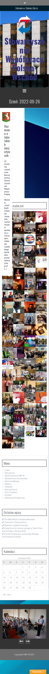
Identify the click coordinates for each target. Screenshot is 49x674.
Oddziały (8, 487)
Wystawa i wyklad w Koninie (16, 525)
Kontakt (8, 495)
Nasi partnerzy (11, 489)
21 (17, 583)
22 (23, 583)
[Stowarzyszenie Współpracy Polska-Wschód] (24, 26)
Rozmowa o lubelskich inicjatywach (7, 141)
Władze (8, 484)
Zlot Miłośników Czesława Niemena (19, 519)
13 (11, 577)
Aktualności (10, 473)
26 (4, 588)
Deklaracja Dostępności (15, 498)
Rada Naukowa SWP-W (14, 476)
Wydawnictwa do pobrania (16, 478)
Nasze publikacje (12, 481)
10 (36, 572)
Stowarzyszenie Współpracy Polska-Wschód (24, 59)
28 (17, 588)
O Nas (7, 470)
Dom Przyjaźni (11, 492)
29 (23, 588)
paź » (9, 594)
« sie (4, 594)
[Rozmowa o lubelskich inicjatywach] (6, 117)
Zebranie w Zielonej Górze (26, 8)
